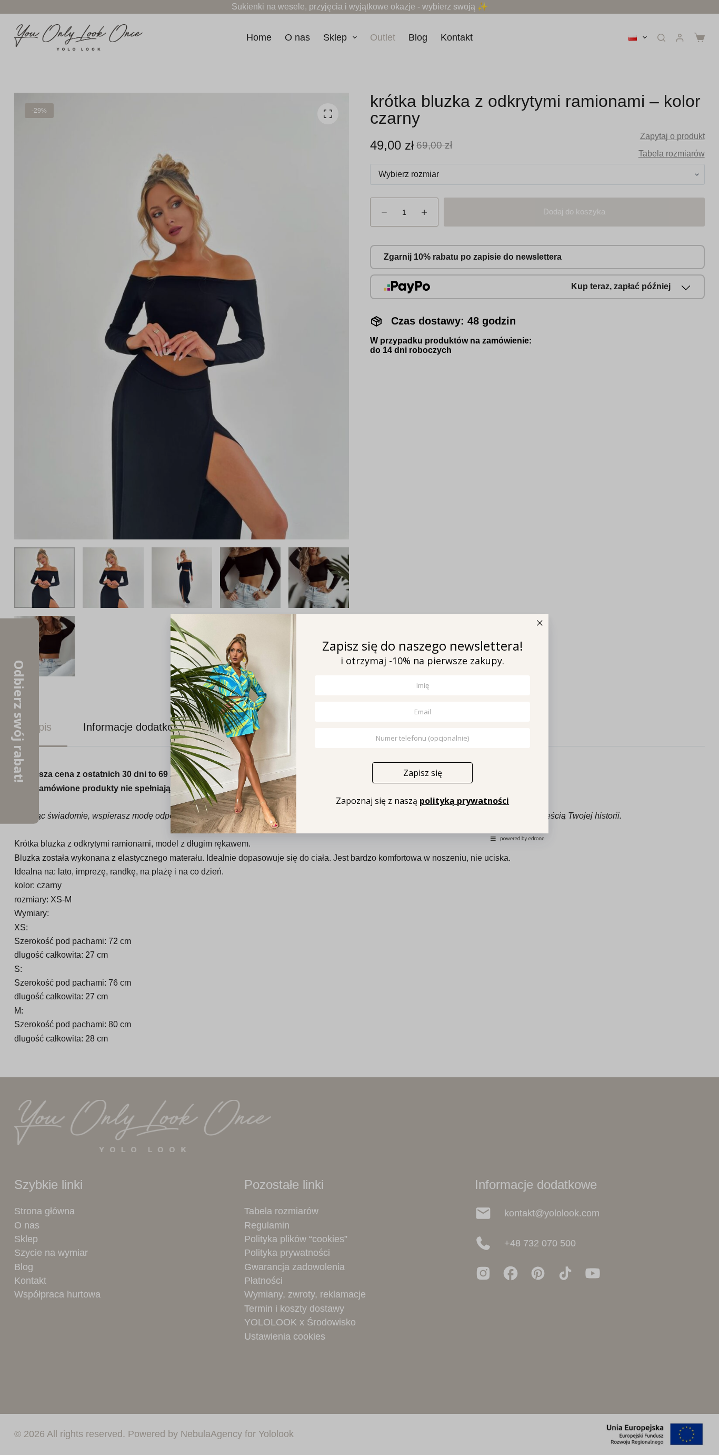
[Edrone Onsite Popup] (359, 727)
